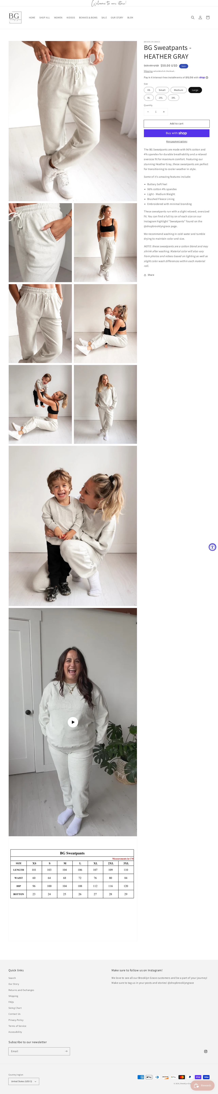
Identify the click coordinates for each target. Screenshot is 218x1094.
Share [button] (151, 274)
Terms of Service (17, 1025)
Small (162, 90)
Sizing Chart (15, 1007)
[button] (193, 17)
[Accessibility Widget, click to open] (212, 547)
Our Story (14, 983)
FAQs (11, 1001)
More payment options (176, 141)
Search (12, 977)
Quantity (148, 105)
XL (148, 97)
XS (148, 90)
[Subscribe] (66, 1051)
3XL (174, 97)
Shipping (148, 71)
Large (195, 90)
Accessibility (15, 1031)
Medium (178, 90)
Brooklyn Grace (186, 1083)
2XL (161, 97)
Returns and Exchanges (21, 990)
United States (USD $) (21, 1081)
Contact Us (15, 1013)
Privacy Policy (16, 1020)
